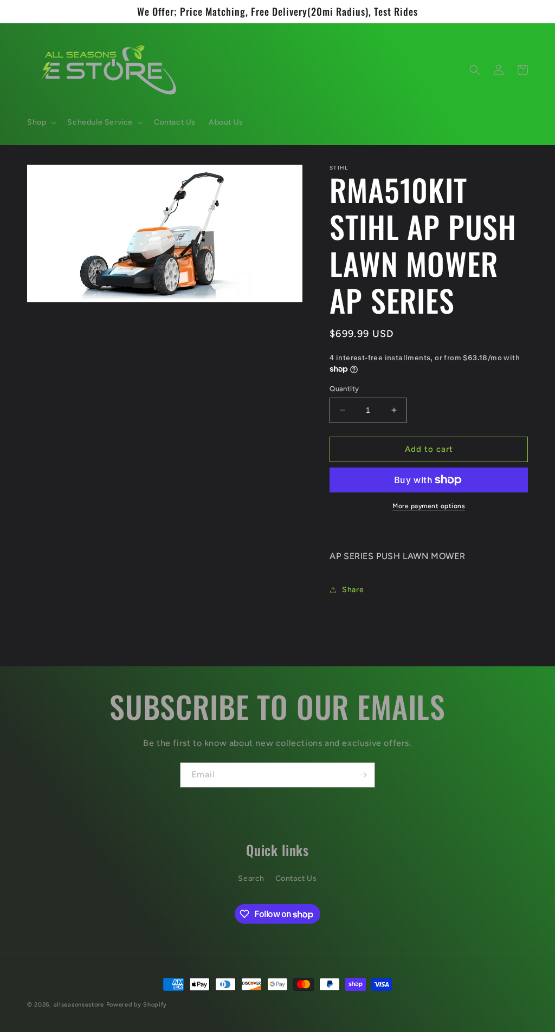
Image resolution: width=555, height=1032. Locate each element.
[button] (41, 122)
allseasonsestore (79, 1004)
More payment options (428, 506)
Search (251, 878)
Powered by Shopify (136, 1004)
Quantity (344, 389)
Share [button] (353, 589)
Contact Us (296, 878)
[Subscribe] (363, 775)
